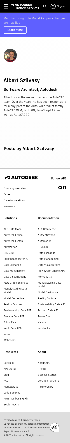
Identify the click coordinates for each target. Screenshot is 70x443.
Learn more (15, 30)
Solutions (10, 218)
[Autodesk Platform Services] (25, 6)
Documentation (48, 218)
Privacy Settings (31, 420)
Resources (11, 352)
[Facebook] (64, 187)
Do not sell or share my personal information (26, 423)
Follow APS (59, 178)
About (42, 352)
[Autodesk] (21, 178)
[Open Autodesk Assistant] (54, 427)
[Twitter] (60, 187)
